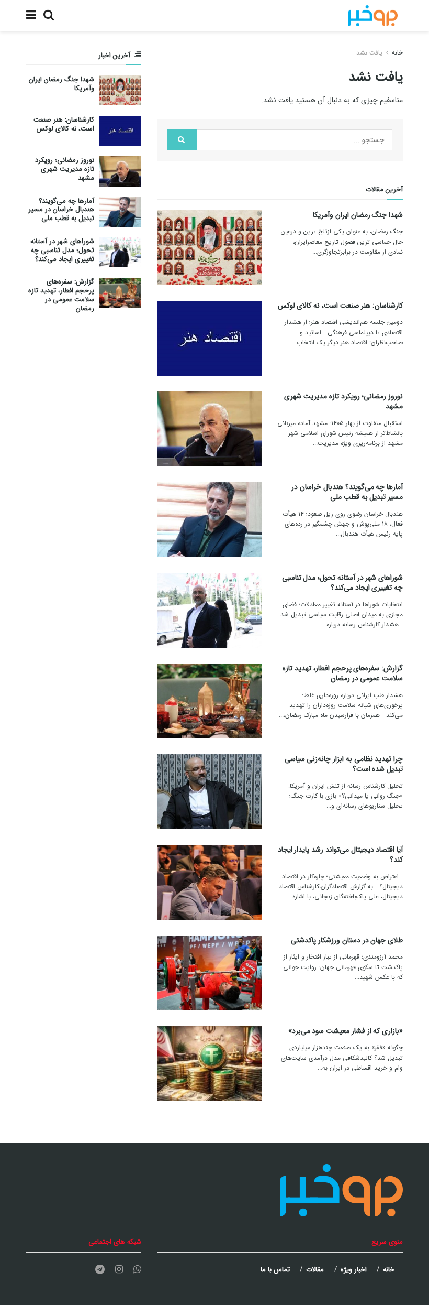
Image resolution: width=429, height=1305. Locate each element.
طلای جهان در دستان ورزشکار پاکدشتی (347, 940)
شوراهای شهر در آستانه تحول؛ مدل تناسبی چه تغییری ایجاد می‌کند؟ (342, 583)
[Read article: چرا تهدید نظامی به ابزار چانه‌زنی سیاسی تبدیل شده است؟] (209, 791)
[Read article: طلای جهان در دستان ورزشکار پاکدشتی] (209, 973)
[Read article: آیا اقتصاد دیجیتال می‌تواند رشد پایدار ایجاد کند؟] (209, 882)
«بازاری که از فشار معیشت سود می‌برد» (345, 1031)
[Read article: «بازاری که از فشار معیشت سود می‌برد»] (209, 1063)
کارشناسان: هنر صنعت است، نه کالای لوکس (340, 305)
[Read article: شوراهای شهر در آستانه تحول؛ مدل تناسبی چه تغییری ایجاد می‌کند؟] (209, 610)
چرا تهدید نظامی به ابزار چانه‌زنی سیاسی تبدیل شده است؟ (344, 764)
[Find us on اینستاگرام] (119, 1270)
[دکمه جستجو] (48, 15)
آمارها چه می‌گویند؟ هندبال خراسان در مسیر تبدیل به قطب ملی (347, 492)
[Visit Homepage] (373, 15)
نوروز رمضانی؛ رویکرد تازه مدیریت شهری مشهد (343, 401)
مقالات (315, 1269)
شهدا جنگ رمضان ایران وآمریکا (358, 215)
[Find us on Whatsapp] (137, 1270)
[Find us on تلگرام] (100, 1270)
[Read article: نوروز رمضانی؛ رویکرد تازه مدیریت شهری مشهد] (209, 429)
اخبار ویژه (354, 1269)
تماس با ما (275, 1269)
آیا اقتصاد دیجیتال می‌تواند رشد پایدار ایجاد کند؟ (340, 855)
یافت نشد (369, 53)
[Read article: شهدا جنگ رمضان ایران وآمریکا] (209, 247)
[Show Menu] (31, 15)
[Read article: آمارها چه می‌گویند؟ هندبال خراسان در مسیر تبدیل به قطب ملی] (209, 519)
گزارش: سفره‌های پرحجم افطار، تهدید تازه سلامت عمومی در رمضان (343, 673)
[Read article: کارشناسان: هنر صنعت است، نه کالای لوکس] (209, 338)
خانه (397, 53)
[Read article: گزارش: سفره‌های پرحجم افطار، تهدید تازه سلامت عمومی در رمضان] (209, 701)
